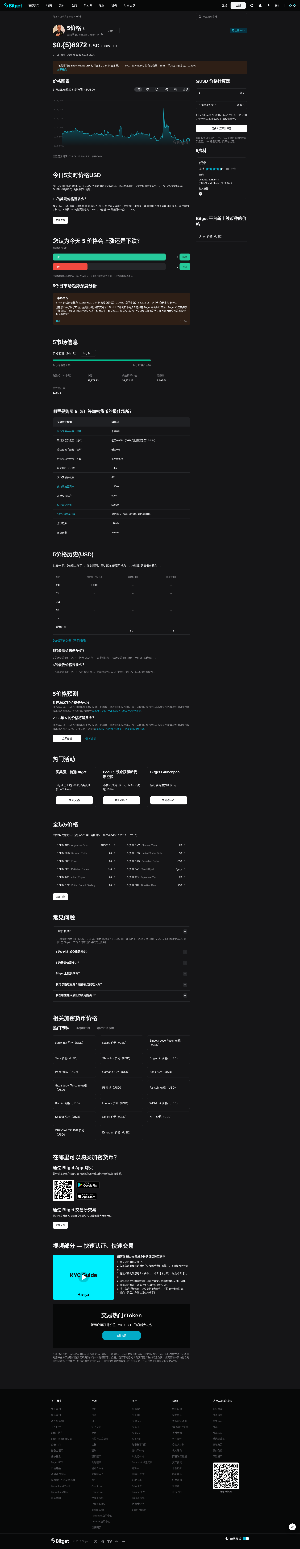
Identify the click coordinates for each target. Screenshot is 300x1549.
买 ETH (136, 1415)
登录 (224, 5)
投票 (184, 257)
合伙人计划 (178, 1444)
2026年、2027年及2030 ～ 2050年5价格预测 (116, 710)
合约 (93, 1415)
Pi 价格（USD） (112, 1087)
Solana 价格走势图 (142, 1462)
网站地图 (56, 1497)
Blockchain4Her (59, 1492)
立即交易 (60, 1225)
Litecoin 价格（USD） (116, 1103)
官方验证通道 (179, 1421)
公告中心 (56, 1444)
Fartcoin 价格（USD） (163, 1087)
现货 (93, 1409)
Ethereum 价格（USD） (117, 1132)
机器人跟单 (97, 1468)
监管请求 (217, 1421)
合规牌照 (217, 1432)
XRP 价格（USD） (161, 1116)
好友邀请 (177, 1480)
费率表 (176, 1486)
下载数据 (177, 1468)
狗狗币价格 (138, 1503)
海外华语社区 (58, 1421)
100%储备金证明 (66, 514)
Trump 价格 (138, 1497)
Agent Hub (97, 1486)
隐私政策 (217, 1444)
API (93, 1480)
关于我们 (56, 1409)
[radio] (207, 169)
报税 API (177, 1492)
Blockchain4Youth (60, 1486)
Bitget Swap (98, 1509)
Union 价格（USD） (211, 236)
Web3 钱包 (97, 1497)
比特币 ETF (138, 1474)
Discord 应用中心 (100, 1521)
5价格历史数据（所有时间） (70, 640)
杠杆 (93, 1444)
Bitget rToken (139, 1509)
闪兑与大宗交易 (100, 1438)
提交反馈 (177, 1409)
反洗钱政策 (219, 1438)
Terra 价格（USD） (67, 1058)
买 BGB (136, 1432)
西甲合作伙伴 (58, 1474)
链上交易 (96, 1426)
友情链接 (56, 1468)
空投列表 (96, 1527)
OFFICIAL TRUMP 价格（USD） (69, 1132)
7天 (147, 89)
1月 (157, 89)
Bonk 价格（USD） (161, 1071)
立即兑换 (62, 69)
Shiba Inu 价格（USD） (117, 1058)
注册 (238, 5)
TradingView (98, 1503)
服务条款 (217, 1450)
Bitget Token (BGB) (61, 1438)
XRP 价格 (137, 1480)
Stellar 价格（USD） (115, 1116)
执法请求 (217, 1415)
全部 (185, 89)
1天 (138, 89)
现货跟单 (96, 1456)
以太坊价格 (138, 1456)
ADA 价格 (137, 1486)
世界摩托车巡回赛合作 (63, 1480)
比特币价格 (138, 1450)
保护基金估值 (64, 505)
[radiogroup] (214, 169)
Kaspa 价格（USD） (115, 1042)
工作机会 (56, 1426)
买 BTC (136, 1409)
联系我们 (56, 1415)
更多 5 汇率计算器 (221, 128)
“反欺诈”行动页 (180, 1426)
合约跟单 (96, 1462)
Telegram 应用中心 (101, 1515)
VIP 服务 (177, 1438)
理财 (93, 1450)
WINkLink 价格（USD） (164, 1103)
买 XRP (136, 1426)
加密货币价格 (66, 16)
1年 (175, 89)
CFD (94, 1421)
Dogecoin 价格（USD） (164, 1058)
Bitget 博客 (57, 1432)
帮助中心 (177, 1415)
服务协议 (217, 1409)
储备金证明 (57, 1450)
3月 (166, 89)
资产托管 (177, 1462)
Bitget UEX (57, 1462)
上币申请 (177, 1432)
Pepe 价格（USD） (67, 1071)
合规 (215, 1426)
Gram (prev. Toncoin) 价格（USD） (71, 1087)
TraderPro (97, 1492)
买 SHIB (136, 1438)
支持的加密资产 (65, 486)
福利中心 (177, 1474)
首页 (55, 16)
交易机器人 (97, 1474)
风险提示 (217, 1456)
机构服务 (177, 1450)
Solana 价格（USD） (68, 1116)
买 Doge (136, 1421)
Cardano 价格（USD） (116, 1071)
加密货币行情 (139, 1444)
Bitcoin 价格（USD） (68, 1103)
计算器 (135, 1468)
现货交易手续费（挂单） (70, 431)
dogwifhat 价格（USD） (70, 1042)
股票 (93, 1432)
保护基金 (56, 1456)
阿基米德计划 (179, 1456)
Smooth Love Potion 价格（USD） (165, 1042)
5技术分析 (90, 738)
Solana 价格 (138, 1492)
